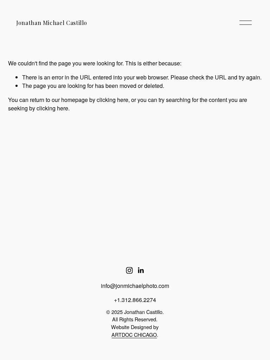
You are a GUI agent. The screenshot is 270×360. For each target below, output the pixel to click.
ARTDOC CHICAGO (134, 334)
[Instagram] (129, 270)
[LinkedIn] (140, 270)
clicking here (112, 100)
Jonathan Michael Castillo (51, 22)
